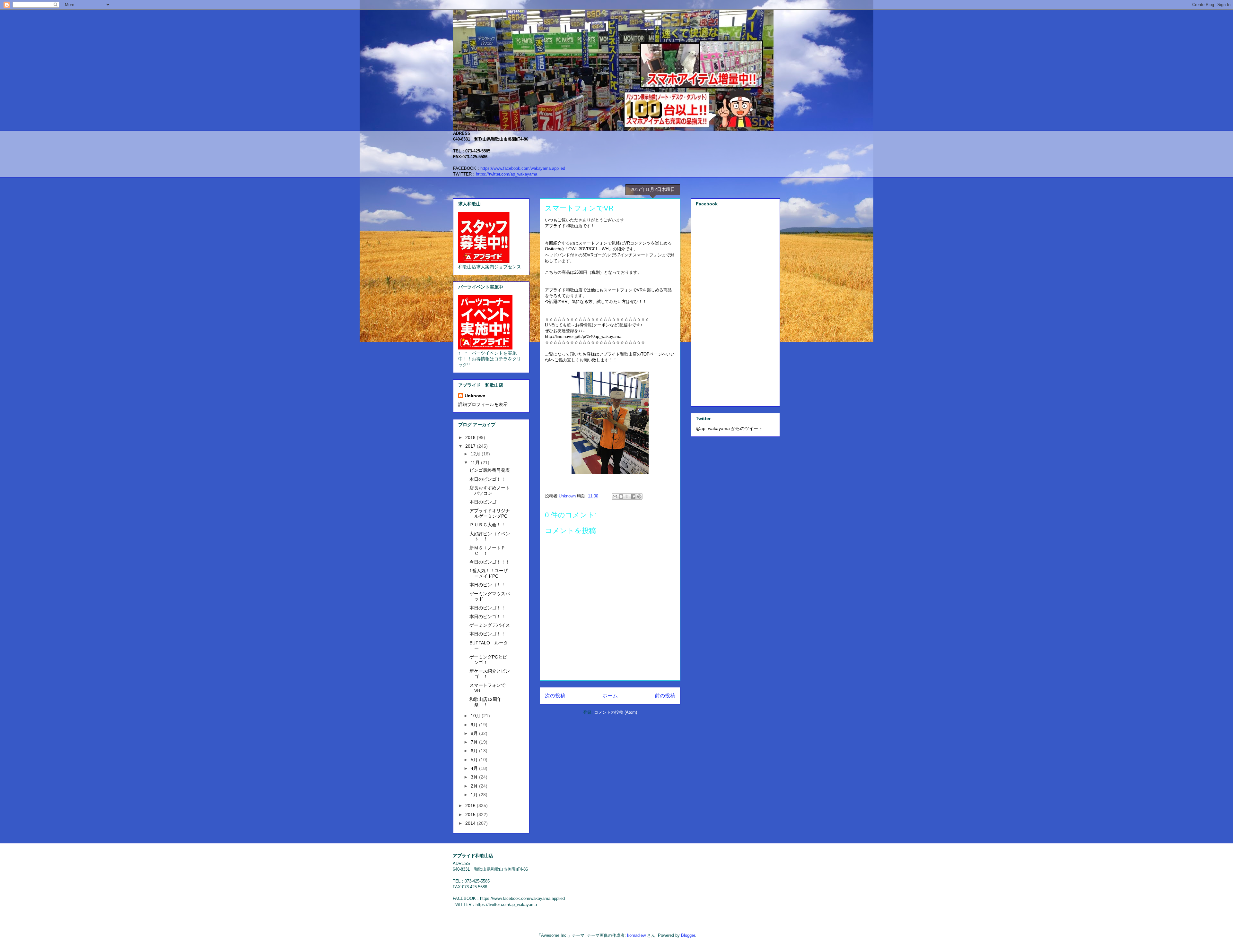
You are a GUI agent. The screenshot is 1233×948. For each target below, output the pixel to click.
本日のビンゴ (482, 501)
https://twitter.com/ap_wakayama (506, 174)
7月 (475, 742)
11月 (476, 462)
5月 (475, 759)
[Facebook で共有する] (633, 496)
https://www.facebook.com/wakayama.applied (522, 168)
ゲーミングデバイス (489, 625)
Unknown (475, 395)
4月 (475, 768)
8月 (475, 733)
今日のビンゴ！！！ (489, 561)
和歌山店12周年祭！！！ (485, 702)
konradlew (636, 935)
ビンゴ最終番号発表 (489, 470)
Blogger (688, 935)
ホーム (610, 695)
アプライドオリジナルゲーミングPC (489, 513)
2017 (471, 446)
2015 (471, 814)
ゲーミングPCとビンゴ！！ (488, 659)
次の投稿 (555, 695)
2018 (471, 437)
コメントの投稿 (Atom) (615, 712)
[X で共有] (627, 496)
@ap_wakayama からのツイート (729, 428)
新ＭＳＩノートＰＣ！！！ (487, 550)
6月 (475, 750)
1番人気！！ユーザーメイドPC (488, 573)
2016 (471, 805)
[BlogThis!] (621, 496)
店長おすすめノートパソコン (489, 490)
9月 (475, 724)
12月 (476, 453)
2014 (471, 823)
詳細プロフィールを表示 (483, 404)
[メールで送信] (615, 496)
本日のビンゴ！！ (487, 479)
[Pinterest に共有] (639, 496)
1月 (475, 794)
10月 (476, 715)
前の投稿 (665, 695)
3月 (475, 777)
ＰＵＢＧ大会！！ (487, 524)
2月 (475, 786)
